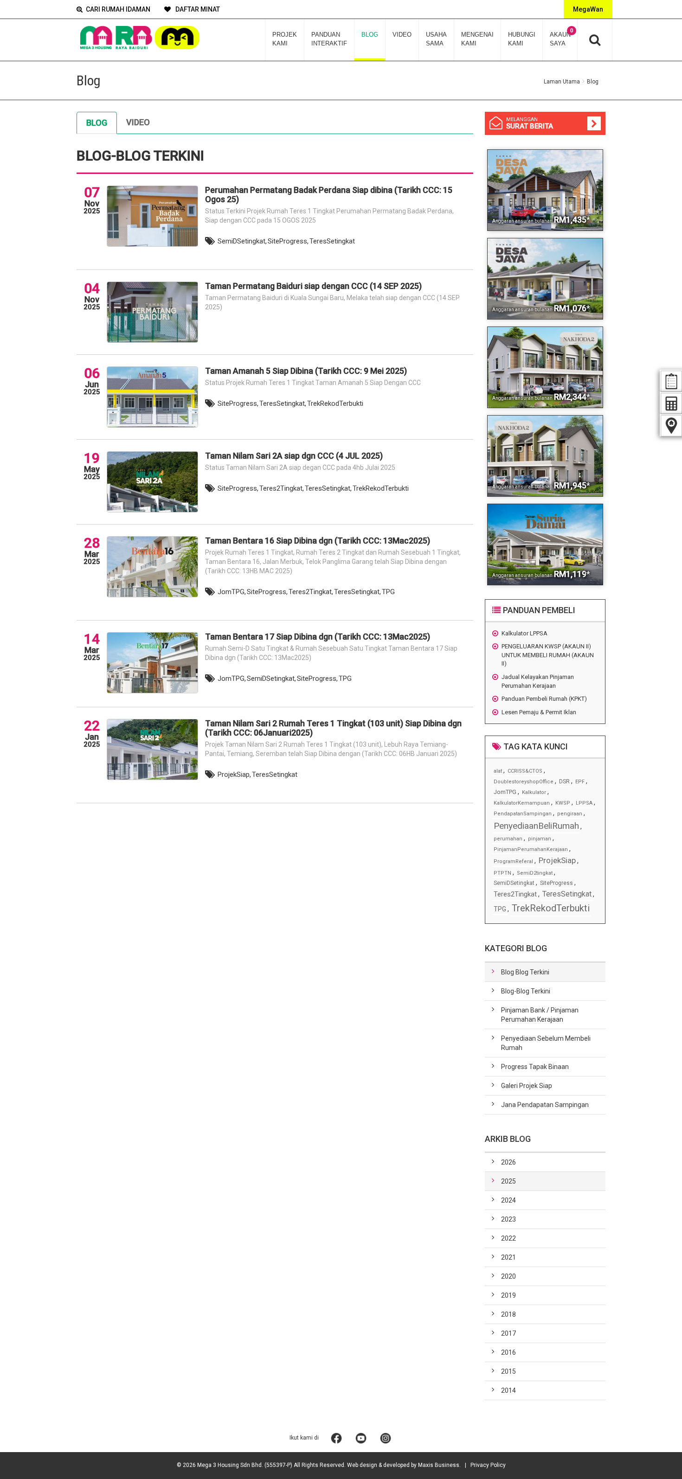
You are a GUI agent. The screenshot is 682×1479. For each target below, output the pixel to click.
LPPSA (584, 803)
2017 (508, 1333)
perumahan (508, 839)
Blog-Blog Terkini (525, 991)
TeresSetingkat (332, 241)
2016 (508, 1352)
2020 (508, 1276)
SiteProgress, (288, 241)
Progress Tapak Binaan (535, 1066)
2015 (508, 1371)
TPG (388, 592)
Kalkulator (534, 792)
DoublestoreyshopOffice (523, 782)
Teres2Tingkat (515, 894)
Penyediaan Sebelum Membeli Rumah (546, 1043)
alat (498, 771)
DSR (564, 781)
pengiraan (569, 814)
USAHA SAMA (436, 39)
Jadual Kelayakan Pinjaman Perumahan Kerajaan (538, 681)
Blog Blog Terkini (525, 972)
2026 (508, 1162)
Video (138, 122)
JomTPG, (232, 592)
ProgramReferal (513, 861)
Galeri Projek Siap (526, 1085)
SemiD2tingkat (535, 873)
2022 (508, 1238)
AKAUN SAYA (561, 37)
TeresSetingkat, (282, 403)
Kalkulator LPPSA (524, 633)
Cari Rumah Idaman (118, 9)
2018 (508, 1314)
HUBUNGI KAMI (521, 39)
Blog (96, 123)
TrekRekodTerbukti (335, 403)
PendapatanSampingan (523, 814)
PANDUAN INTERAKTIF (329, 39)
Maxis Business (438, 1465)
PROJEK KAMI (284, 39)
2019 (508, 1295)
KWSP (562, 803)
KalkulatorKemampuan (522, 803)
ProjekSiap (557, 860)
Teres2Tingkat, (281, 488)
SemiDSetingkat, (242, 241)
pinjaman (539, 839)
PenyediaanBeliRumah (536, 825)
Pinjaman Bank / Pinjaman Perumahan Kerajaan (540, 1014)
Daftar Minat (197, 9)
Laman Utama (562, 81)
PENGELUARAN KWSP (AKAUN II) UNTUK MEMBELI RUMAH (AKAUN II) (548, 655)
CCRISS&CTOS (525, 771)
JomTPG (505, 791)
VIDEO (402, 34)
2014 (508, 1390)
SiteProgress (556, 883)
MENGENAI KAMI (477, 39)
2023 (508, 1219)
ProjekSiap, (234, 774)
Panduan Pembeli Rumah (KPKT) (544, 698)
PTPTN (502, 873)
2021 (508, 1257)
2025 (508, 1181)
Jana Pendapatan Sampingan (545, 1104)
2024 (508, 1200)
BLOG (369, 34)
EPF (580, 782)
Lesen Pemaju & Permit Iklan (539, 712)
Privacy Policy (488, 1465)
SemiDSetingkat (514, 883)
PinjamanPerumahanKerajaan (531, 849)
